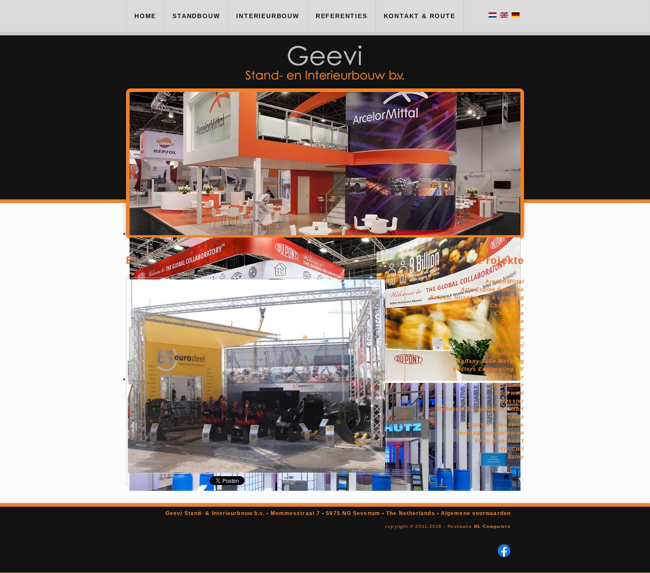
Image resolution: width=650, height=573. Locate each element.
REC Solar (508, 385)
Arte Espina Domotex (492, 289)
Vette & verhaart (499, 441)
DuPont (513, 329)
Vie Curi (512, 449)
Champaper (507, 305)
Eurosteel (509, 345)
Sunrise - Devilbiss (495, 425)
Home (145, 15)
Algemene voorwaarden (476, 513)
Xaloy (516, 457)
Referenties (341, 15)
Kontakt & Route (419, 15)
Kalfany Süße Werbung (490, 361)
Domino (512, 321)
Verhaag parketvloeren (490, 433)
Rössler (512, 401)
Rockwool (509, 393)
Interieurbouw (267, 15)
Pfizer (515, 377)
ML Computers (492, 526)
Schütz (514, 417)
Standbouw (196, 15)
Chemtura (509, 313)
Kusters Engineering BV (488, 369)
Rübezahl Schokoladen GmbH (480, 409)
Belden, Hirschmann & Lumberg (477, 297)
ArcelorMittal (504, 282)
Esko (516, 337)
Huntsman (509, 353)
